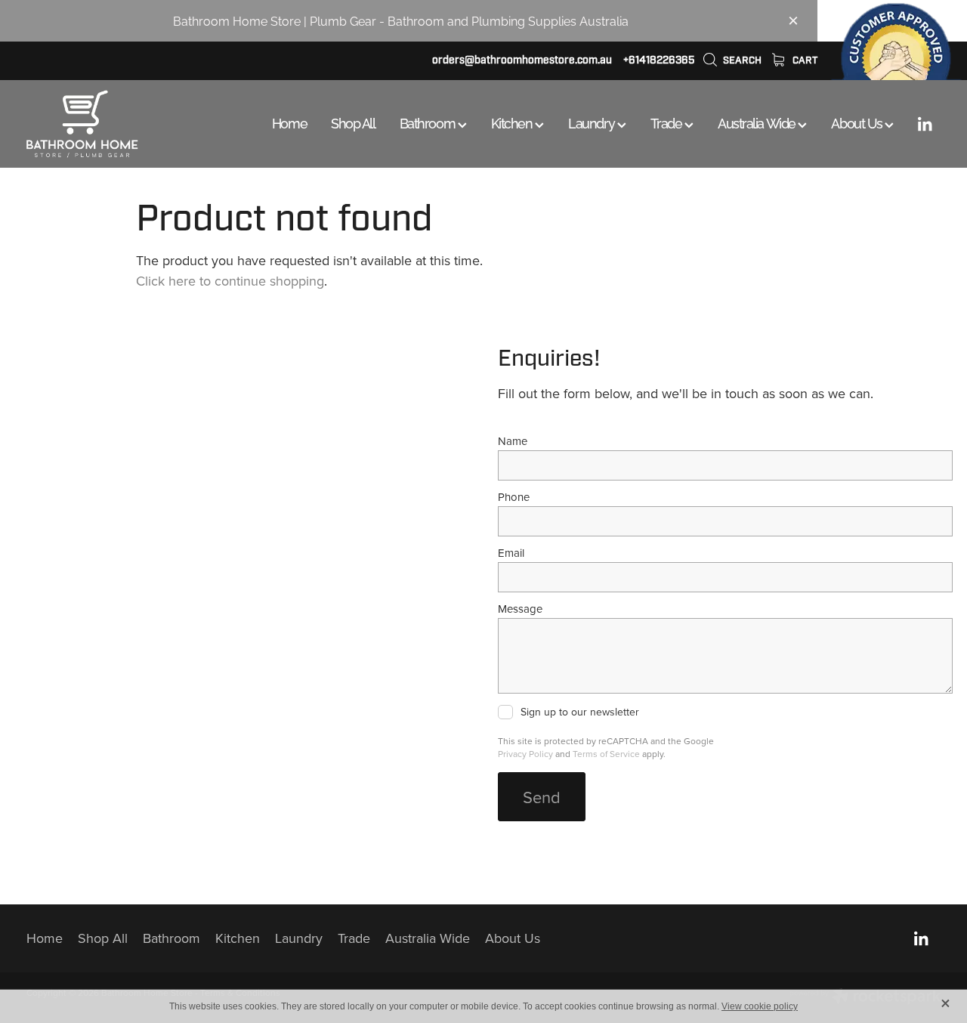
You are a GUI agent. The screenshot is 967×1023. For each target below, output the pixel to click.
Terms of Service (606, 753)
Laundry (592, 122)
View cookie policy (759, 1006)
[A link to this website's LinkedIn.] (925, 124)
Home (289, 122)
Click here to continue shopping (230, 280)
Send (542, 796)
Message (520, 608)
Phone (514, 496)
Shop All (353, 122)
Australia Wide (758, 122)
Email (511, 552)
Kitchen (513, 122)
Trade (667, 122)
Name (512, 441)
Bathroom (429, 122)
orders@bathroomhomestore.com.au (522, 60)
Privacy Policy (525, 753)
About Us (858, 122)
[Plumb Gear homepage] (117, 124)
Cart (803, 60)
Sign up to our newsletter (580, 712)
